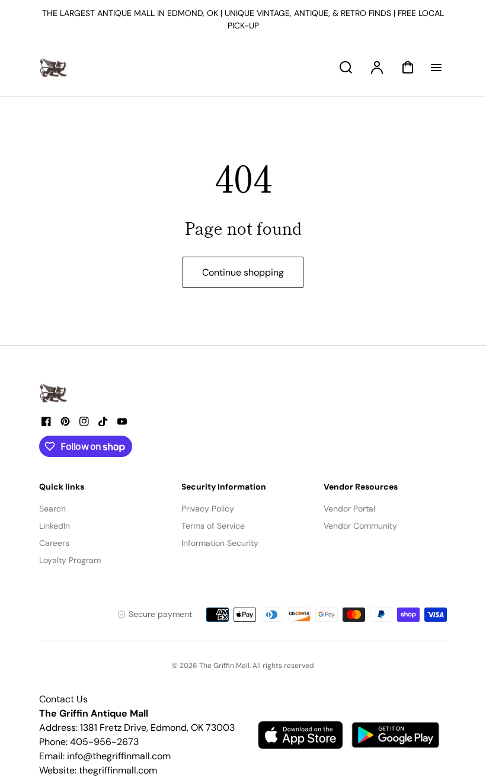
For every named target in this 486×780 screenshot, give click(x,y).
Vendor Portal (349, 508)
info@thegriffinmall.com (119, 756)
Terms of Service (213, 525)
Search (52, 508)
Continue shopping (243, 272)
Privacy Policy (207, 508)
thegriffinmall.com (118, 770)
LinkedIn (54, 525)
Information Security (219, 543)
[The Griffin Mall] (54, 393)
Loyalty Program (70, 560)
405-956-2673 (104, 742)
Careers (54, 543)
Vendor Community (360, 525)
